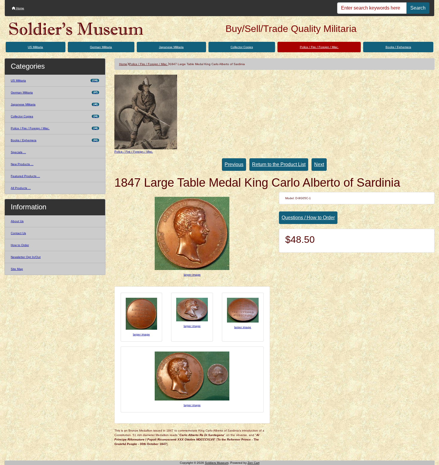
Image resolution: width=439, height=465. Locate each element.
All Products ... (21, 188)
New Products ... (22, 164)
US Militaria (35, 47)
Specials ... (18, 152)
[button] (428, 435)
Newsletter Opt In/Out (26, 257)
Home (19, 8)
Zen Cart (254, 462)
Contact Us (18, 233)
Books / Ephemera (398, 47)
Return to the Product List (279, 164)
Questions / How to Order (308, 217)
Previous (234, 164)
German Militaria (101, 47)
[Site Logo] (76, 28)
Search (418, 7)
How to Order (20, 245)
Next (319, 164)
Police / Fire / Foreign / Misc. (319, 47)
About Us (17, 221)
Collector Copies (242, 47)
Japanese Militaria (171, 47)
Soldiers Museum (216, 462)
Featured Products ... (25, 176)
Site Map (17, 269)
